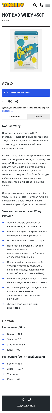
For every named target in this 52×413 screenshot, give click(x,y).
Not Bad (5, 20)
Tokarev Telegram (23, 399)
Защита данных (26, 405)
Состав (38, 116)
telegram (16, 101)
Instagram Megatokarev (29, 399)
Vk (10, 101)
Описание (15, 116)
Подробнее (7, 110)
